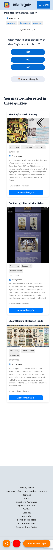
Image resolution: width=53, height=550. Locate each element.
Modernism (37, 23)
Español (26, 512)
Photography (24, 23)
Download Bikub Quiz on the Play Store (26, 491)
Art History (11, 23)
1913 (28, 52)
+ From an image (37, 543)
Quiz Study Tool (26, 505)
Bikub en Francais (26, 519)
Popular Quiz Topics (26, 527)
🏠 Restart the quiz (28, 79)
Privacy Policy (26, 487)
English (26, 509)
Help (26, 498)
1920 (28, 59)
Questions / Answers (26, 502)
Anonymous (14, 18)
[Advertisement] (26, 435)
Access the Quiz (25, 192)
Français (26, 516)
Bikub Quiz (22, 4)
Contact (26, 495)
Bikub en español (27, 523)
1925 (28, 67)
